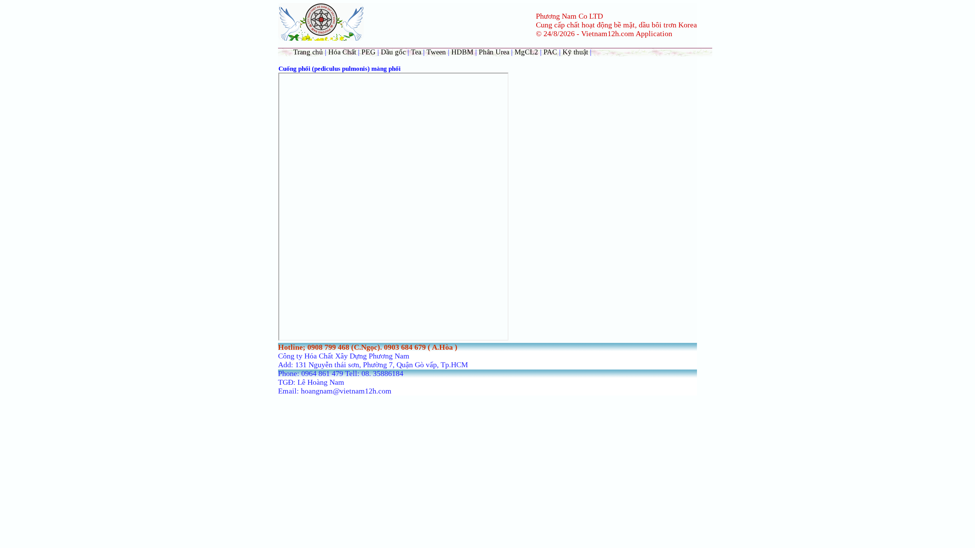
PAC (550, 52)
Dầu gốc (393, 52)
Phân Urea (494, 52)
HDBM (462, 52)
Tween (436, 52)
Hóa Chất (342, 52)
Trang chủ (308, 52)
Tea (417, 52)
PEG (368, 52)
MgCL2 (526, 52)
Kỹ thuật (576, 52)
